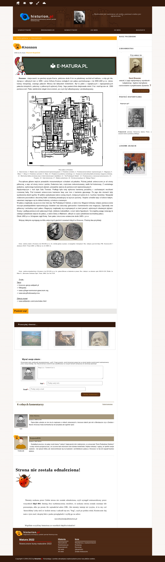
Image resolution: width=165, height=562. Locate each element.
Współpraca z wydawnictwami (85, 543)
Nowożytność (70, 30)
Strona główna (22, 38)
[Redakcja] (24, 3)
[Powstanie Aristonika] (31, 347)
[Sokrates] (98, 347)
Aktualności (79, 549)
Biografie (140, 30)
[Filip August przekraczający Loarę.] (135, 175)
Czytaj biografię (141, 91)
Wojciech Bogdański (33, 52)
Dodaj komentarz (91, 394)
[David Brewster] (136, 74)
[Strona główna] (18, 3)
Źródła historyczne (81, 551)
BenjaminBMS (35, 438)
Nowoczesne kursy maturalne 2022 (35, 544)
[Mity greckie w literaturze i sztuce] (65, 347)
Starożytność (24, 30)
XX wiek (117, 30)
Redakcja (78, 545)
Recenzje (78, 547)
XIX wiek (94, 30)
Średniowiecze (48, 30)
